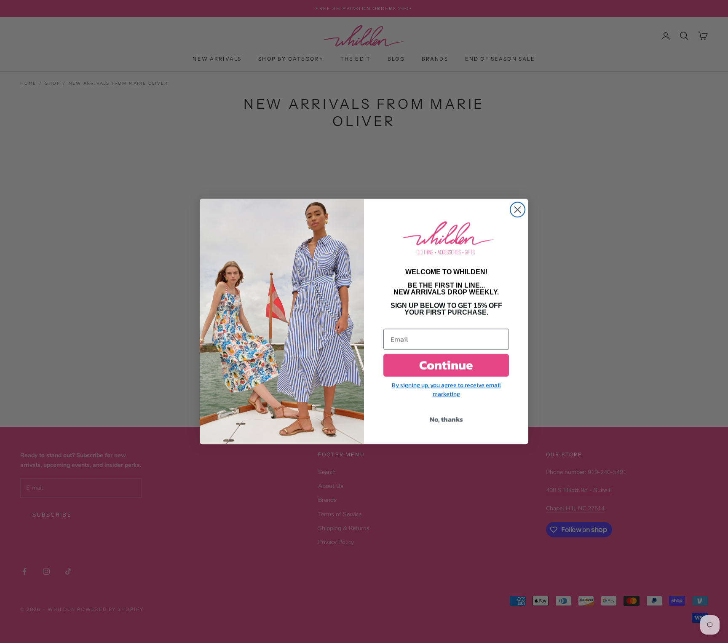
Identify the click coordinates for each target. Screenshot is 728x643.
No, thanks (446, 419)
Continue (446, 365)
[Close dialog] (517, 209)
